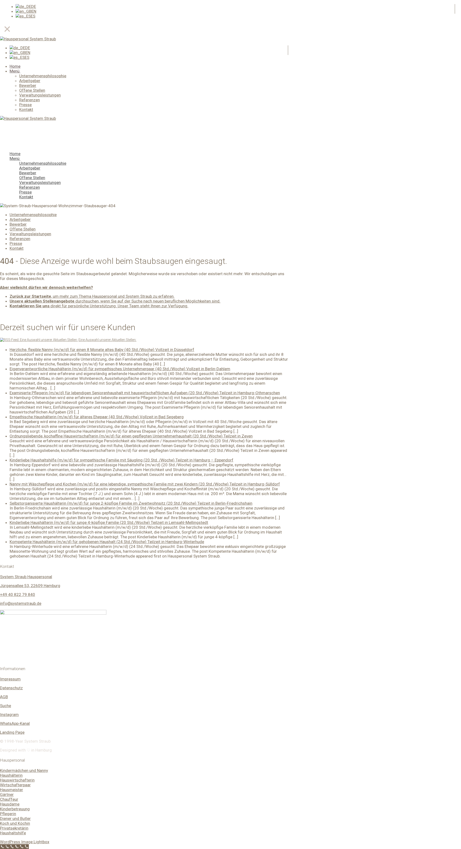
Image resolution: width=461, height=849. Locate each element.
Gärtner (7, 794)
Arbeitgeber (20, 219)
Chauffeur (9, 799)
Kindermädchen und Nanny (24, 770)
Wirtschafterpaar (15, 784)
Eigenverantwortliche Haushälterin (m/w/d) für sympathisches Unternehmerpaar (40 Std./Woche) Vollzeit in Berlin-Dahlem (120, 368)
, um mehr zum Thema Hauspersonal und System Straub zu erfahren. (92, 296)
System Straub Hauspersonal (26, 576)
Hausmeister (11, 789)
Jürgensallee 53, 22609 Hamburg (30, 585)
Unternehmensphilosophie (33, 214)
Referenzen (20, 238)
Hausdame (9, 804)
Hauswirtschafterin (17, 780)
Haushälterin (11, 775)
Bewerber (18, 224)
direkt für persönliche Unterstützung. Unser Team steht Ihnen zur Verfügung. (99, 305)
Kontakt (17, 248)
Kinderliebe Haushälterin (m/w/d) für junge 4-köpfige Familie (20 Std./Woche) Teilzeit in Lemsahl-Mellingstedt (109, 522)
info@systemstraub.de (20, 603)
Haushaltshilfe (13, 833)
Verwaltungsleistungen (30, 233)
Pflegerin (8, 813)
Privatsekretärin (14, 828)
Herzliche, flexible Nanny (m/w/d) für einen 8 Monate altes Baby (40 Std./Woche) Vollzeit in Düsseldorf (102, 349)
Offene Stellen (23, 229)
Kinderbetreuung (15, 809)
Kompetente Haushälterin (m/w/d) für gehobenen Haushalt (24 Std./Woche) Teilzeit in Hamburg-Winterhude (107, 541)
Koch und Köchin (15, 823)
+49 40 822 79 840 (17, 594)
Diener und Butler (15, 818)
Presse (16, 243)
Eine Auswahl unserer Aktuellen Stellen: (107, 340)
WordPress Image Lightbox (24, 841)
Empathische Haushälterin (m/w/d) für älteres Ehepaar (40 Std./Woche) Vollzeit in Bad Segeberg (97, 416)
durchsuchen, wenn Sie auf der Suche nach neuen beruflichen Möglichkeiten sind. (115, 301)
